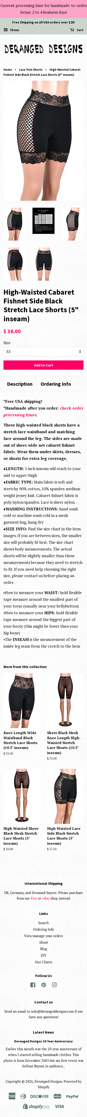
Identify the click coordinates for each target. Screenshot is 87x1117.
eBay (45, 898)
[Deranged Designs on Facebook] (32, 985)
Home (7, 69)
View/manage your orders (43, 936)
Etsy (34, 898)
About (43, 942)
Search (43, 923)
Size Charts (43, 962)
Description (19, 384)
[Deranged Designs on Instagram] (54, 985)
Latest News (43, 1032)
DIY (43, 955)
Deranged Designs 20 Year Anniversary (43, 1041)
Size (6, 342)
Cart (80, 30)
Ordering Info (56, 384)
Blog (43, 949)
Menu (14, 30)
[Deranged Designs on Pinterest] (43, 985)
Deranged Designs (48, 1081)
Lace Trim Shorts (30, 69)
